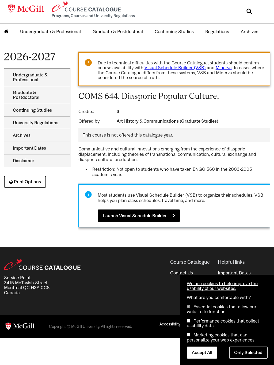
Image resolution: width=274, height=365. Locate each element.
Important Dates (29, 148)
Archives (249, 31)
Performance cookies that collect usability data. (223, 323)
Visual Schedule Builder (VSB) (175, 67)
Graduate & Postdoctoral (118, 31)
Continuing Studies (174, 31)
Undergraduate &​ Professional (30, 77)
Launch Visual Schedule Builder (135, 215)
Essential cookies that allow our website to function (221, 309)
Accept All (202, 352)
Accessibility (170, 324)
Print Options (27, 181)
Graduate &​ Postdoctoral (26, 95)
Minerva (224, 67)
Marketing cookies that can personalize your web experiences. (221, 337)
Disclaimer (23, 160)
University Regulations (35, 122)
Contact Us (181, 272)
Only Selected (248, 352)
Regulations (217, 31)
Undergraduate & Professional (50, 31)
